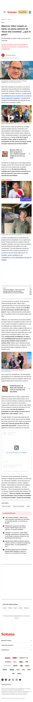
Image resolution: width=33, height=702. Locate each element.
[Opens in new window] (6, 680)
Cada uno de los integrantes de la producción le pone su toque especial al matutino (16, 95)
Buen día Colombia (18, 506)
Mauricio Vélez (6, 506)
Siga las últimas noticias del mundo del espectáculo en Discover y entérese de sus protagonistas (14, 47)
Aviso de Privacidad (8, 684)
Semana (3, 19)
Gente (9, 19)
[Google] (2, 680)
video (28, 506)
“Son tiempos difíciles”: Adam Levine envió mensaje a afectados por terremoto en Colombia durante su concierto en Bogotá (14, 291)
